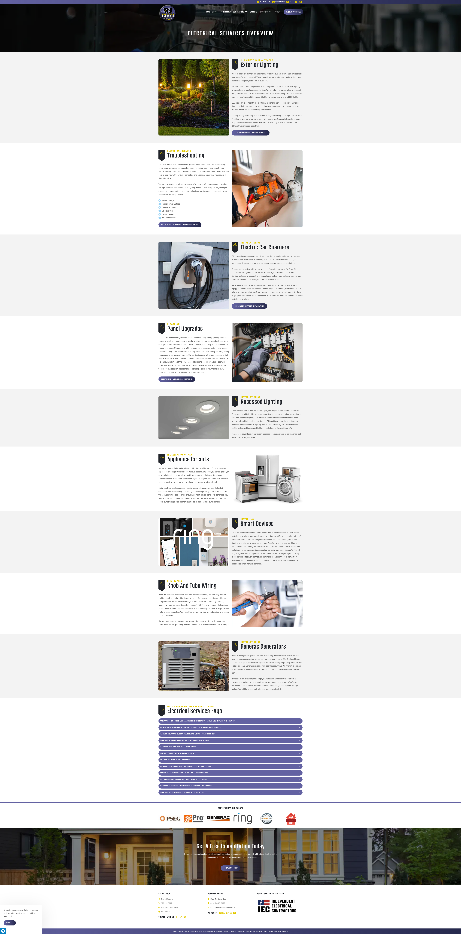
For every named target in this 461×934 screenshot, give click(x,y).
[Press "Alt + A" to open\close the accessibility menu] (3, 931)
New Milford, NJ (165, 178)
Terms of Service (278, 931)
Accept (9, 923)
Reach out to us (265, 122)
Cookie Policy (8, 916)
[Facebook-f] (177, 917)
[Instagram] (180, 917)
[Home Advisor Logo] (184, 917)
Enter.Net (233, 931)
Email (291, 2)
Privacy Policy (267, 931)
